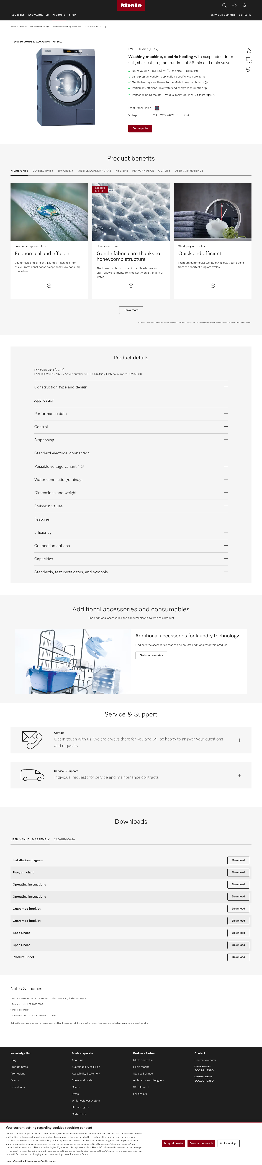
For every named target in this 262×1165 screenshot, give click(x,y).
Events (15, 1080)
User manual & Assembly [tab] (30, 839)
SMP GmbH (141, 1087)
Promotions (18, 1073)
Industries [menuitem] (18, 15)
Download (238, 860)
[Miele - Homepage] (131, 5)
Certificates (79, 1114)
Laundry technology (39, 27)
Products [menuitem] (59, 15)
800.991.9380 (204, 1070)
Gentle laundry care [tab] (94, 170)
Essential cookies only (201, 1143)
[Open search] (224, 5)
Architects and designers (148, 1080)
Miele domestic (143, 1060)
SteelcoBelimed (143, 1073)
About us (77, 1060)
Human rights (80, 1107)
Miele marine (141, 1067)
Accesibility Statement (86, 1073)
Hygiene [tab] (121, 170)
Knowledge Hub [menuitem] (38, 15)
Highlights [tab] (19, 170)
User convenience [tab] (189, 170)
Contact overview (205, 1060)
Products (23, 27)
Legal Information (15, 1161)
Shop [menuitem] (72, 15)
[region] (131, 1143)
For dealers (140, 1094)
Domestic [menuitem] (245, 15)
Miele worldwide (82, 1080)
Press (75, 1094)
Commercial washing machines (66, 27)
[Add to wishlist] (244, 5)
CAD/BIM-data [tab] (64, 839)
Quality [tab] (164, 170)
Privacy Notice (33, 1161)
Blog (13, 1060)
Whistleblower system (86, 1100)
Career (76, 1087)
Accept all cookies (173, 1143)
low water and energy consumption (181, 88)
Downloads (18, 1087)
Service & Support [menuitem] (223, 15)
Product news (19, 1067)
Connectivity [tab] (42, 170)
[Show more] (49, 286)
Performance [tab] (143, 170)
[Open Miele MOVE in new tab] (234, 5)
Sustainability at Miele (86, 1067)
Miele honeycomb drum (189, 82)
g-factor (201, 95)
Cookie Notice (48, 1161)
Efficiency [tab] (66, 170)
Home (13, 27)
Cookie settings (228, 1143)
